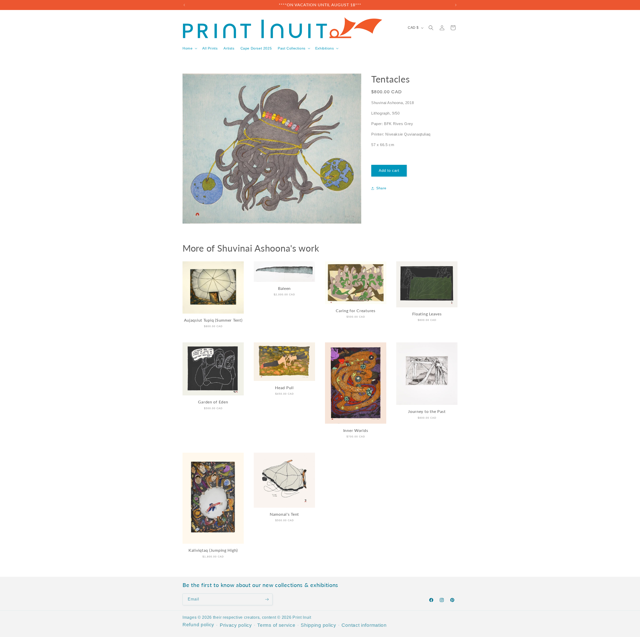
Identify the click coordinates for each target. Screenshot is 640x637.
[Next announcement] (455, 5)
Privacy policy (236, 625)
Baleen (284, 288)
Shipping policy (318, 625)
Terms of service (276, 625)
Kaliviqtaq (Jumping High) (213, 550)
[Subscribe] (266, 599)
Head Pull (284, 387)
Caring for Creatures (355, 310)
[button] (189, 48)
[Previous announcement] (184, 5)
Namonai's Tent (284, 514)
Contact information (364, 625)
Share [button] (381, 188)
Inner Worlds (355, 430)
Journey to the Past (427, 411)
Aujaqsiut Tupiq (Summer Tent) (213, 320)
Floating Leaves (427, 314)
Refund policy (198, 624)
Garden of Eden (213, 402)
